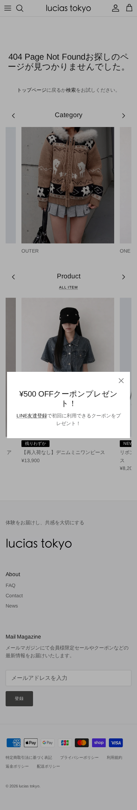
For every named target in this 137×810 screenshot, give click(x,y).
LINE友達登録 (32, 415)
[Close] (121, 380)
